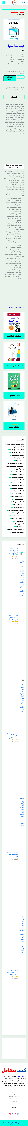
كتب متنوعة (18, 89)
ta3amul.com (20, 1076)
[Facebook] (19, 1114)
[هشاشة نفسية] (14, 411)
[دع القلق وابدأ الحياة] (14, 322)
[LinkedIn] (12, 1114)
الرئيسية (14, 1094)
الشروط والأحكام (14, 1099)
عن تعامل (14, 1101)
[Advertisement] (14, 149)
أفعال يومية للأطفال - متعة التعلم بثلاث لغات (12, 854)
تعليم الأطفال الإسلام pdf (14, 366)
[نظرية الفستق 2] (14, 381)
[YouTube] (9, 1114)
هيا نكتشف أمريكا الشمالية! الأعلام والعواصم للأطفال (13, 617)
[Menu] (3, 2)
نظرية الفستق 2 (14, 395)
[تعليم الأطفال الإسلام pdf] (14, 352)
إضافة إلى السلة (10, 78)
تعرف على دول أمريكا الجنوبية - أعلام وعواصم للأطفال (12, 736)
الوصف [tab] (14, 97)
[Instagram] (15, 1114)
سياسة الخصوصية (14, 1096)
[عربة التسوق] (22, 3)
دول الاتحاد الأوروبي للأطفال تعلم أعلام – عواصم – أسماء (12, 972)
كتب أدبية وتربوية (14, 87)
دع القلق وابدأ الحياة (14, 336)
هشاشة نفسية (14, 427)
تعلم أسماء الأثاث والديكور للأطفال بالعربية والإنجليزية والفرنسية (13, 552)
